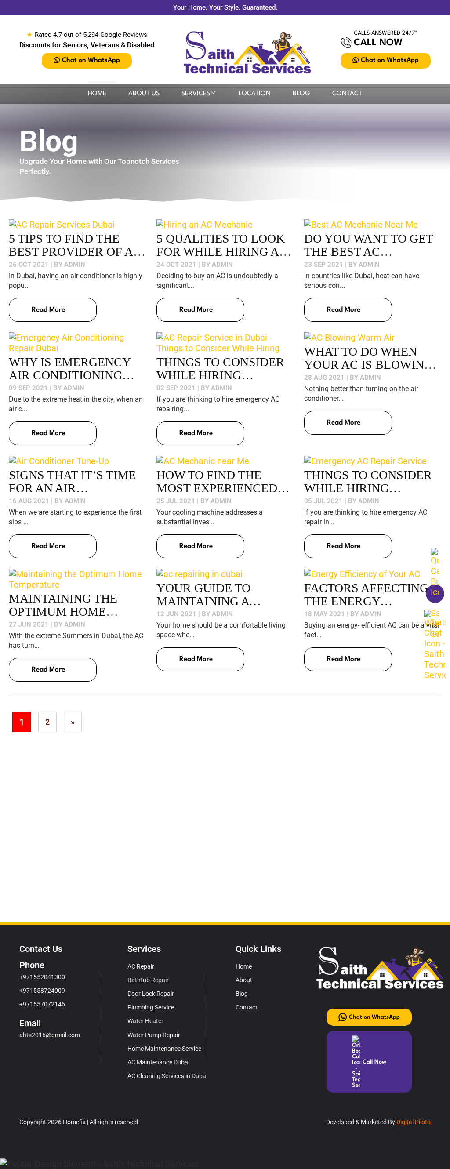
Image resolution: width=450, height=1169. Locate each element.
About (244, 980)
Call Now (378, 42)
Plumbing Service (150, 1007)
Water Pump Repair (153, 1034)
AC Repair (140, 966)
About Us (144, 94)
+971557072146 (42, 1004)
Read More (48, 309)
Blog (301, 94)
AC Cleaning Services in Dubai (167, 1075)
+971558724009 (42, 990)
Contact (347, 94)
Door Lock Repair (150, 993)
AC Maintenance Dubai (158, 1062)
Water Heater (145, 1020)
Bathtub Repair (148, 980)
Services (195, 94)
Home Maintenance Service (164, 1048)
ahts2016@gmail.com (49, 1034)
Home (97, 94)
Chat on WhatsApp (91, 60)
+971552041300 (42, 976)
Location (255, 94)
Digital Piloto (413, 1121)
